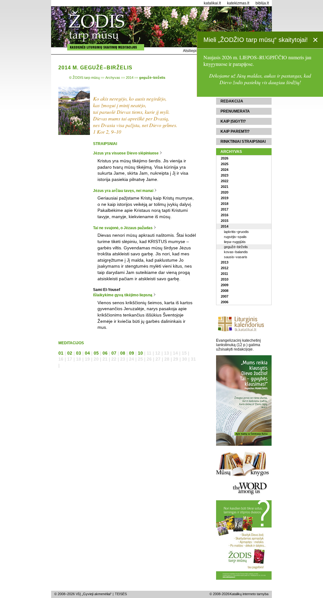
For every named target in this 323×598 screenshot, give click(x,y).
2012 (224, 268)
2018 (224, 204)
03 (78, 353)
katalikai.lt (212, 3)
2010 (224, 279)
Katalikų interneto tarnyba (249, 594)
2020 (224, 192)
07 (113, 353)
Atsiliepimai (193, 51)
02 (69, 353)
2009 (224, 285)
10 (140, 353)
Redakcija (231, 101)
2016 (224, 215)
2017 (224, 209)
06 (105, 353)
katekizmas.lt (238, 3)
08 (122, 353)
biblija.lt (262, 3)
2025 (224, 164)
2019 (224, 198)
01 (60, 353)
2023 (224, 175)
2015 (224, 221)
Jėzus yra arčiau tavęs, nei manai (123, 191)
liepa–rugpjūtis (235, 242)
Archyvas (231, 151)
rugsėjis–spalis (235, 237)
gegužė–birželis (236, 247)
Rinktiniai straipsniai (243, 141)
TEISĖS (121, 594)
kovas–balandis (236, 252)
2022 (224, 181)
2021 (224, 187)
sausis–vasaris (235, 257)
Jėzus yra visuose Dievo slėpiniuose (126, 153)
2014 (224, 226)
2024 (224, 169)
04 (87, 353)
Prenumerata (235, 111)
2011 (224, 274)
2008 (224, 291)
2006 (224, 302)
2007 (224, 296)
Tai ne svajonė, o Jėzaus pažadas (123, 228)
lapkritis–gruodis (236, 232)
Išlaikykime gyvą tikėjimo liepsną (122, 295)
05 (96, 353)
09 (131, 353)
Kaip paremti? (235, 131)
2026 (224, 158)
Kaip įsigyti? (233, 121)
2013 (224, 262)
